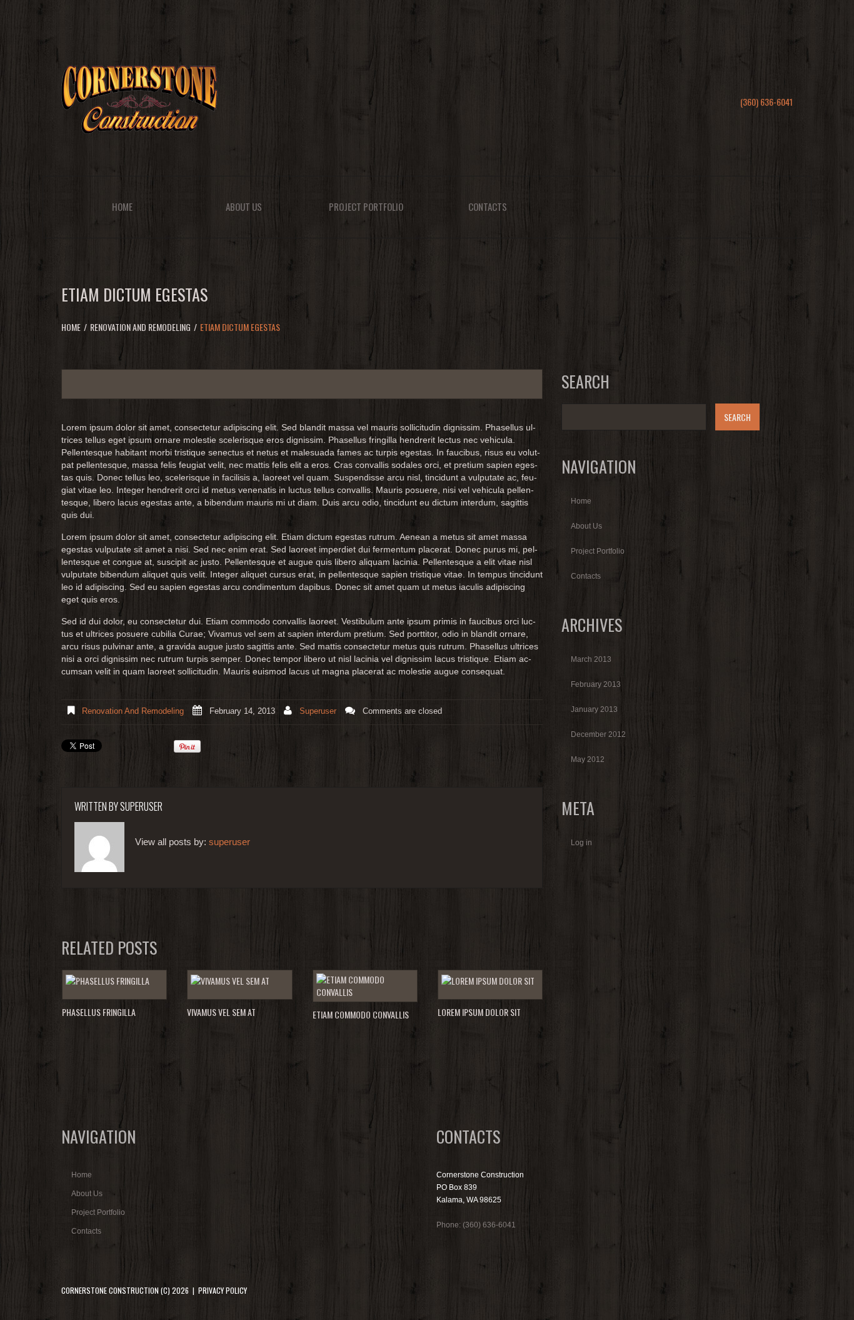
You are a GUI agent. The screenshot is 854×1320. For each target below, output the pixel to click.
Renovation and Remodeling (140, 326)
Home (122, 206)
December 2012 (598, 734)
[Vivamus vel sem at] (239, 980)
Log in (581, 842)
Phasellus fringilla (99, 1011)
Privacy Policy (222, 1290)
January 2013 (594, 709)
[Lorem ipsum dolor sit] (490, 980)
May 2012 (588, 759)
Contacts (487, 206)
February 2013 (596, 684)
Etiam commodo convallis (361, 1014)
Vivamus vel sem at (221, 1011)
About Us (244, 206)
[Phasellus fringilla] (114, 980)
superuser (317, 711)
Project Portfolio (366, 206)
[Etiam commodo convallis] (365, 985)
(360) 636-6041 (766, 101)
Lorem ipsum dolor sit (479, 1011)
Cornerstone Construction (110, 1290)
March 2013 (591, 659)
